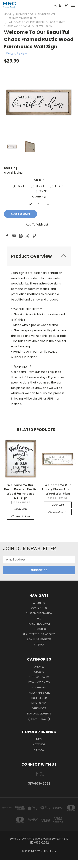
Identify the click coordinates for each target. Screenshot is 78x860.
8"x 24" (41, 186)
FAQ (39, 618)
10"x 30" (60, 186)
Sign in (31, 639)
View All (39, 749)
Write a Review (16, 54)
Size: (39, 180)
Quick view (20, 509)
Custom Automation (39, 613)
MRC (39, 739)
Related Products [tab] (36, 429)
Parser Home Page (39, 623)
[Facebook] (7, 236)
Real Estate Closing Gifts (39, 634)
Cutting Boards (39, 677)
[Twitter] (27, 236)
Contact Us (39, 608)
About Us (39, 603)
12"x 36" (44, 191)
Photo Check (39, 629)
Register (46, 639)
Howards (39, 744)
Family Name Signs (39, 692)
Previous (4, 461)
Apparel (39, 666)
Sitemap (39, 644)
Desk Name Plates (39, 682)
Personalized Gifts (39, 713)
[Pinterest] (34, 236)
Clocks (39, 672)
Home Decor (39, 698)
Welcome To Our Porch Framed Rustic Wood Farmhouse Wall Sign (20, 491)
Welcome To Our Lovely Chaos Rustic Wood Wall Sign (57, 489)
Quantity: (39, 196)
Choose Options (20, 516)
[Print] (21, 236)
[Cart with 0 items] (66, 5)
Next (73, 461)
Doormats (39, 687)
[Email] (14, 236)
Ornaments (39, 708)
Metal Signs (39, 703)
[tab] (39, 256)
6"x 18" (22, 186)
